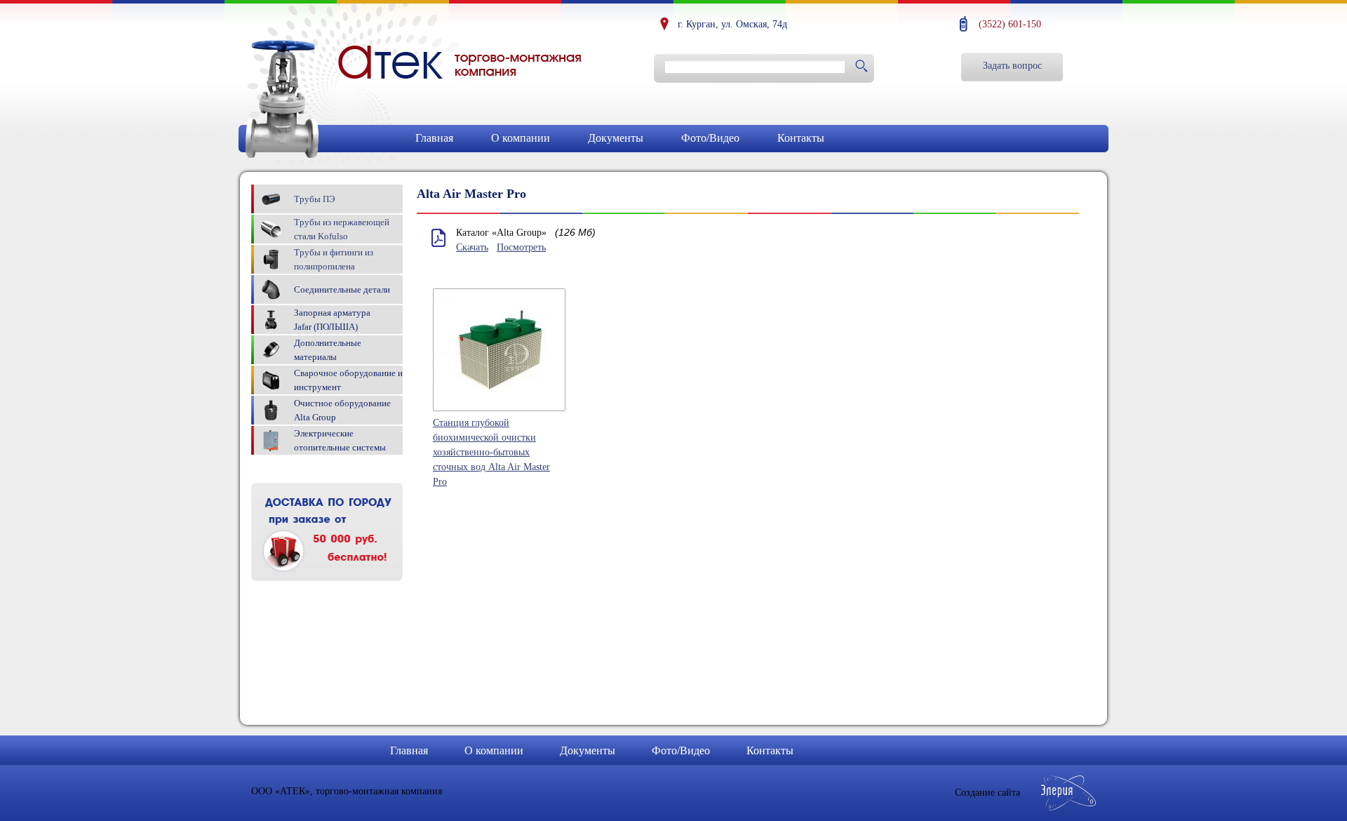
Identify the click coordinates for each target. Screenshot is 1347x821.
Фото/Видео (710, 138)
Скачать (472, 247)
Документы (615, 138)
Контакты (800, 138)
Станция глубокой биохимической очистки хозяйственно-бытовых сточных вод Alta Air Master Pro (491, 452)
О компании (520, 138)
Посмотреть (521, 247)
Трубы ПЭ (314, 199)
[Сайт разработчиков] (1069, 807)
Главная (434, 138)
